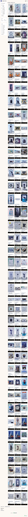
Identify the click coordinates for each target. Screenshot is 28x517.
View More (2, 15)
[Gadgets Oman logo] (1, 0)
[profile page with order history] (25, 1)
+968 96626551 (2, 510)
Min (1, 19)
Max (4, 19)
